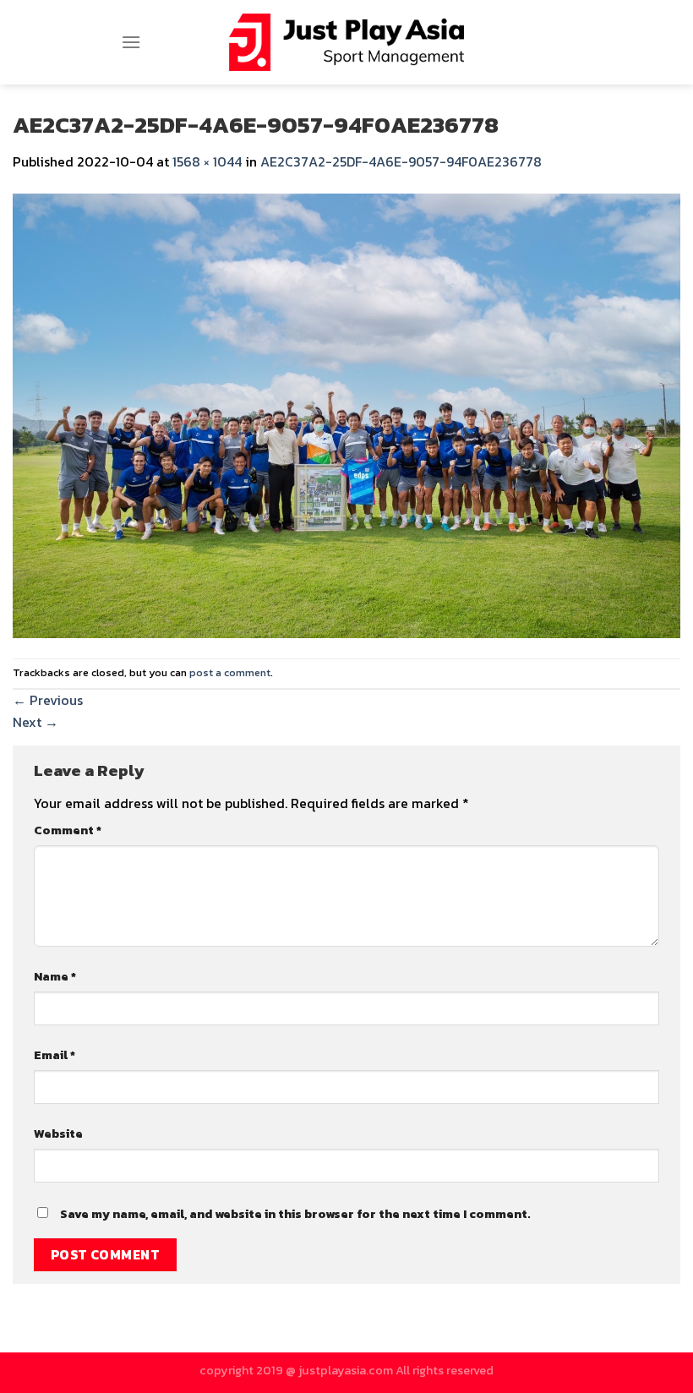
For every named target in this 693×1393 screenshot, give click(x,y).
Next (35, 722)
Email (54, 1055)
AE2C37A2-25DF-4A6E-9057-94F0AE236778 (401, 161)
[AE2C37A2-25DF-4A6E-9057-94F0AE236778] (346, 413)
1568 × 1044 (207, 161)
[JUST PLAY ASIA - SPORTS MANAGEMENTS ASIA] (347, 42)
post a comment (229, 672)
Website (58, 1133)
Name (55, 976)
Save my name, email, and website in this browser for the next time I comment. (295, 1214)
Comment (67, 830)
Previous (48, 700)
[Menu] (131, 42)
